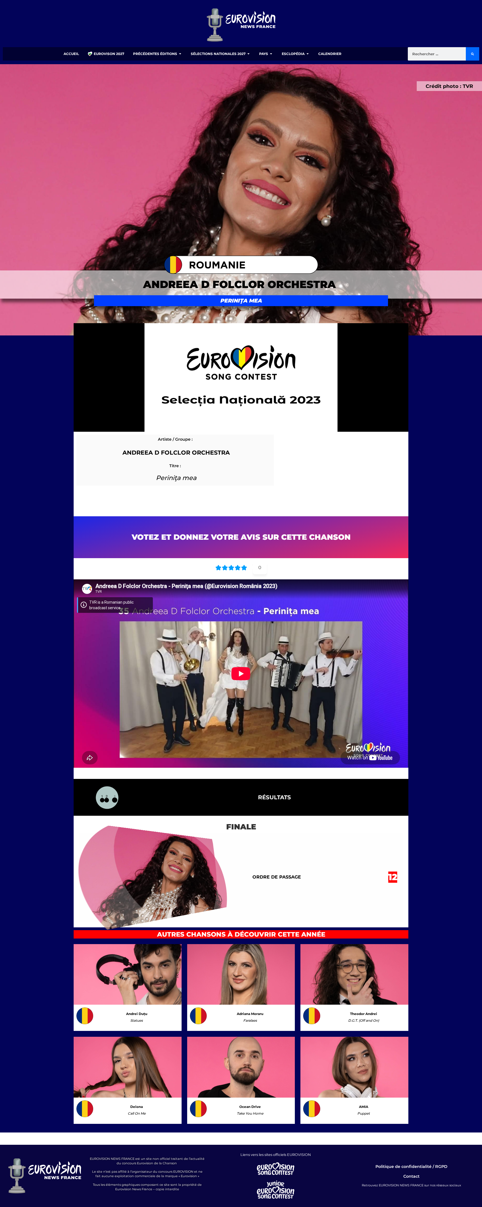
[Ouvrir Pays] (271, 53)
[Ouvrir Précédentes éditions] (180, 53)
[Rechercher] (472, 54)
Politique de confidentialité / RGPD (411, 1166)
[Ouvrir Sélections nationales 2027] (248, 53)
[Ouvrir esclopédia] (307, 53)
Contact (411, 1176)
